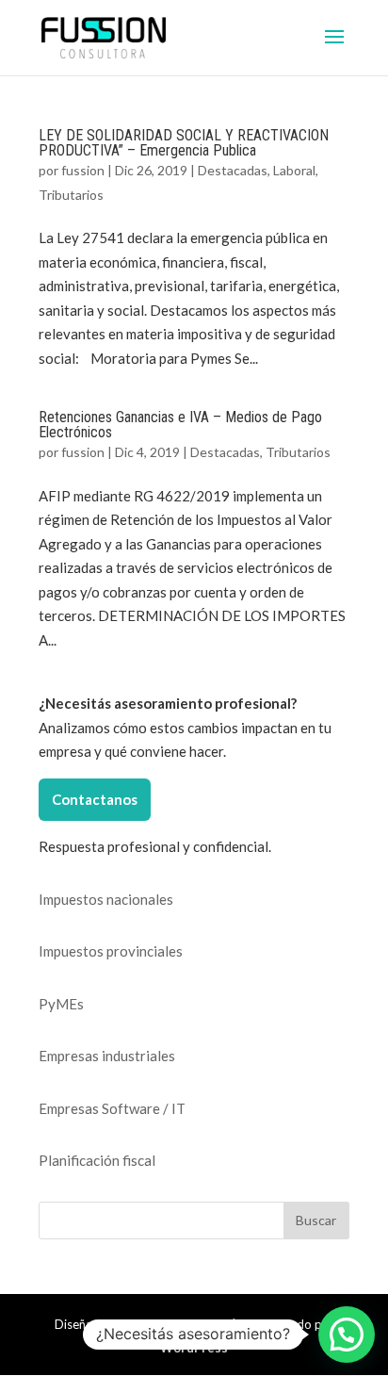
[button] (346, 1334)
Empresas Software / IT (112, 1108)
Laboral (294, 170)
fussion (83, 170)
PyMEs (61, 1003)
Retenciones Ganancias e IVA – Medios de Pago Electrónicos (180, 424)
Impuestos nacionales (106, 899)
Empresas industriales (107, 1055)
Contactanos (94, 799)
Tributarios (71, 195)
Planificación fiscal (97, 1160)
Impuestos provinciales (111, 950)
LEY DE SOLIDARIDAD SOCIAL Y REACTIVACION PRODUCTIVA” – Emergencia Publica (184, 142)
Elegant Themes (181, 1324)
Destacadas (232, 170)
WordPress (194, 1347)
